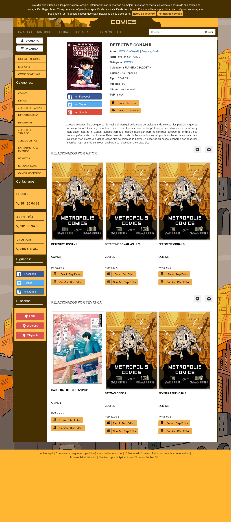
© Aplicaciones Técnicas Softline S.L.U (139, 457)
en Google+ (82, 112)
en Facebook (82, 96)
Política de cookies (170, 13)
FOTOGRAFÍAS (103, 32)
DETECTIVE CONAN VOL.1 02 (123, 244)
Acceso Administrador (83, 457)
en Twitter (81, 104)
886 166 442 (28, 249)
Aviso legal (46, 453)
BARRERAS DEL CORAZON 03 (69, 390)
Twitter (28, 282)
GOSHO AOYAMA (129, 51)
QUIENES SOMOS (29, 59)
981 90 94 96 (29, 226)
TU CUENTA (31, 40)
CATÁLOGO (25, 32)
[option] (77, 225)
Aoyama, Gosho (151, 51)
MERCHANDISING (28, 115)
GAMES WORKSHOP (29, 173)
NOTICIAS (24, 66)
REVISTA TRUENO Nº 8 (172, 393)
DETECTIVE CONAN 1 (64, 244)
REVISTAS (24, 158)
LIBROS (22, 100)
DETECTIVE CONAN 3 (171, 244)
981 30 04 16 (29, 203)
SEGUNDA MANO (27, 165)
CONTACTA (81, 32)
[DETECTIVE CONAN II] (84, 66)
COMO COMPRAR (29, 74)
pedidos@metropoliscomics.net (103, 453)
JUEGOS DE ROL (27, 140)
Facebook (30, 274)
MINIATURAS (25, 122)
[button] (197, 149)
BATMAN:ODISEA (115, 393)
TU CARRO (31, 48)
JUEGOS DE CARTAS (30, 108)
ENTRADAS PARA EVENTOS (28, 149)
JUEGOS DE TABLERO (25, 131)
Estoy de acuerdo (144, 13)
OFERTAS (63, 32)
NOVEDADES (44, 32)
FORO (121, 32)
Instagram (30, 291)
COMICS (23, 93)
